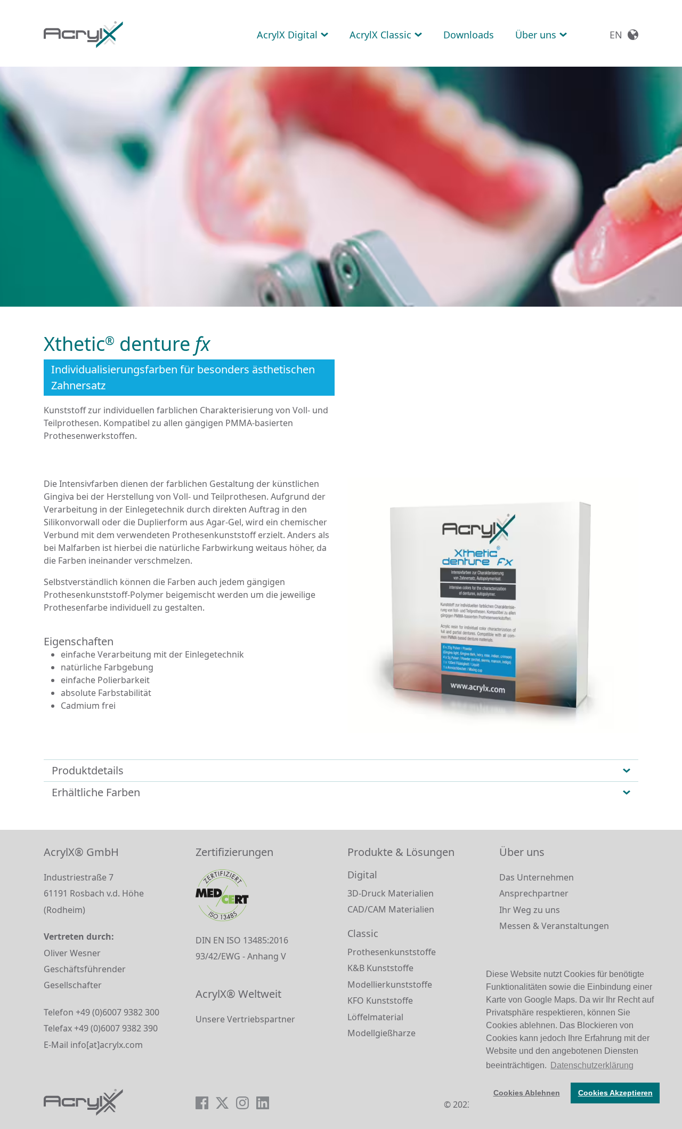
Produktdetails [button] (88, 770)
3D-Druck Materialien (390, 893)
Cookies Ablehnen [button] (526, 1092)
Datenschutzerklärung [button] (592, 1065)
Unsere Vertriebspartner (245, 1019)
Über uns (535, 34)
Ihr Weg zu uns (529, 910)
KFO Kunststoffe (380, 1000)
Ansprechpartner (534, 893)
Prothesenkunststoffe (391, 952)
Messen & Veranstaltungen (554, 926)
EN (616, 34)
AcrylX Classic (380, 34)
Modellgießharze (381, 1033)
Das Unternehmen (536, 877)
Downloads (468, 34)
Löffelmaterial (375, 1017)
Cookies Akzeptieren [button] (615, 1092)
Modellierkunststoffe (389, 984)
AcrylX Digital (287, 34)
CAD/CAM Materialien (390, 909)
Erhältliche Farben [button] (96, 792)
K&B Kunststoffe (380, 968)
